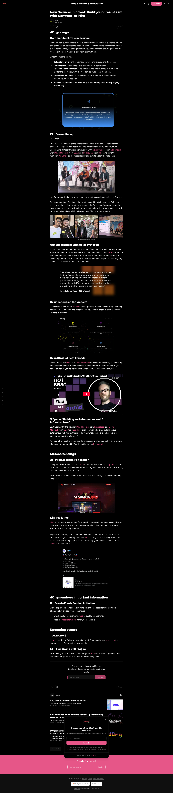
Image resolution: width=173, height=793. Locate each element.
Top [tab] (52, 695)
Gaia (100, 153)
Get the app (96, 784)
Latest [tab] (58, 695)
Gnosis (88, 537)
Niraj (52, 640)
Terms (90, 779)
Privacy (84, 779)
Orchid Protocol (83, 363)
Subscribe (156, 4)
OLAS (76, 153)
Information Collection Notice (86, 749)
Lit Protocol (116, 150)
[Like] (52, 27)
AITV (81, 464)
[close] (105, 719)
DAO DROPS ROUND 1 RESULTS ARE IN (68, 701)
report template (69, 620)
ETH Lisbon (57, 648)
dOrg (56, 20)
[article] (86, 705)
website (76, 307)
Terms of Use (96, 747)
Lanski (76, 430)
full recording (99, 444)
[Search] (144, 4)
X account (110, 640)
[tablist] (55, 695)
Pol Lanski (63, 156)
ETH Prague (78, 648)
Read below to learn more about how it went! (65, 703)
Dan (68, 363)
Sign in (166, 4)
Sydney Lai (88, 153)
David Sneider (99, 150)
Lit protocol (99, 427)
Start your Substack (81, 784)
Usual (110, 252)
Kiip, (52, 522)
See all (54, 749)
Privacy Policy (102, 749)
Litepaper (110, 464)
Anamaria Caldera (64, 706)
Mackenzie (62, 722)
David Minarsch (61, 153)
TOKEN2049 (58, 635)
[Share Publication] (148, 4)
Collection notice (98, 779)
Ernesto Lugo (63, 740)
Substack (77, 789)
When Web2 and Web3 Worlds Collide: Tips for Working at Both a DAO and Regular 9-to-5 (76, 716)
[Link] (47, 32)
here (81, 616)
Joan (92, 653)
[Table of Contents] (2, 396)
